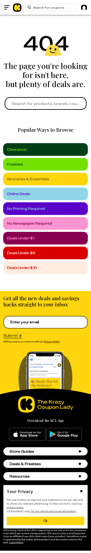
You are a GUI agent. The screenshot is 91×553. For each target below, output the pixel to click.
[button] (79, 451)
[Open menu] (7, 7)
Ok (45, 521)
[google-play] (64, 434)
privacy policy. (15, 507)
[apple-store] (27, 434)
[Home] (17, 7)
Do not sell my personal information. (54, 511)
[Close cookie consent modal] (81, 491)
